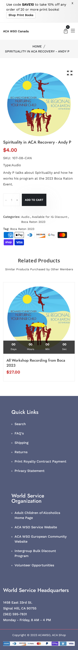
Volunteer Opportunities (34, 565)
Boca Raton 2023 (33, 221)
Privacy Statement (30, 471)
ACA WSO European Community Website (41, 539)
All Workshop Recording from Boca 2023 (35, 363)
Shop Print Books (21, 15)
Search (20, 424)
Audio (25, 216)
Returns (21, 452)
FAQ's (19, 433)
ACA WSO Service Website (36, 527)
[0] (65, 32)
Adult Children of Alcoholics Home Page (37, 515)
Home (37, 46)
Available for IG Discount (49, 216)
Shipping (21, 443)
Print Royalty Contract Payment (40, 461)
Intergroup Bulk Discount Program (35, 553)
